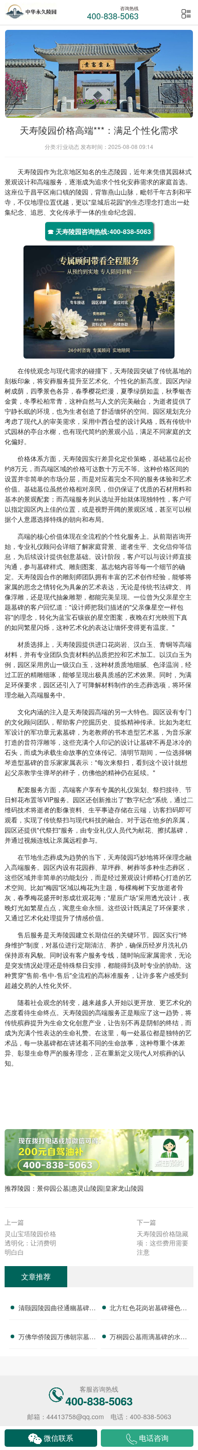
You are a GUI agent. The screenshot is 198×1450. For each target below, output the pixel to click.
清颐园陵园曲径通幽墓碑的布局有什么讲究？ (57, 1309)
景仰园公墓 (53, 1188)
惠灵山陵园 (87, 1188)
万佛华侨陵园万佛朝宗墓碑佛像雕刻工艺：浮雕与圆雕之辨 (57, 1338)
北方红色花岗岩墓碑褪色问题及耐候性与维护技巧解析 (148, 1309)
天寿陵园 (30, 171)
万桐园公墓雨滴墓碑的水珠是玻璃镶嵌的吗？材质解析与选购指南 (148, 1338)
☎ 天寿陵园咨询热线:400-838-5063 (99, 231)
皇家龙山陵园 (124, 1188)
